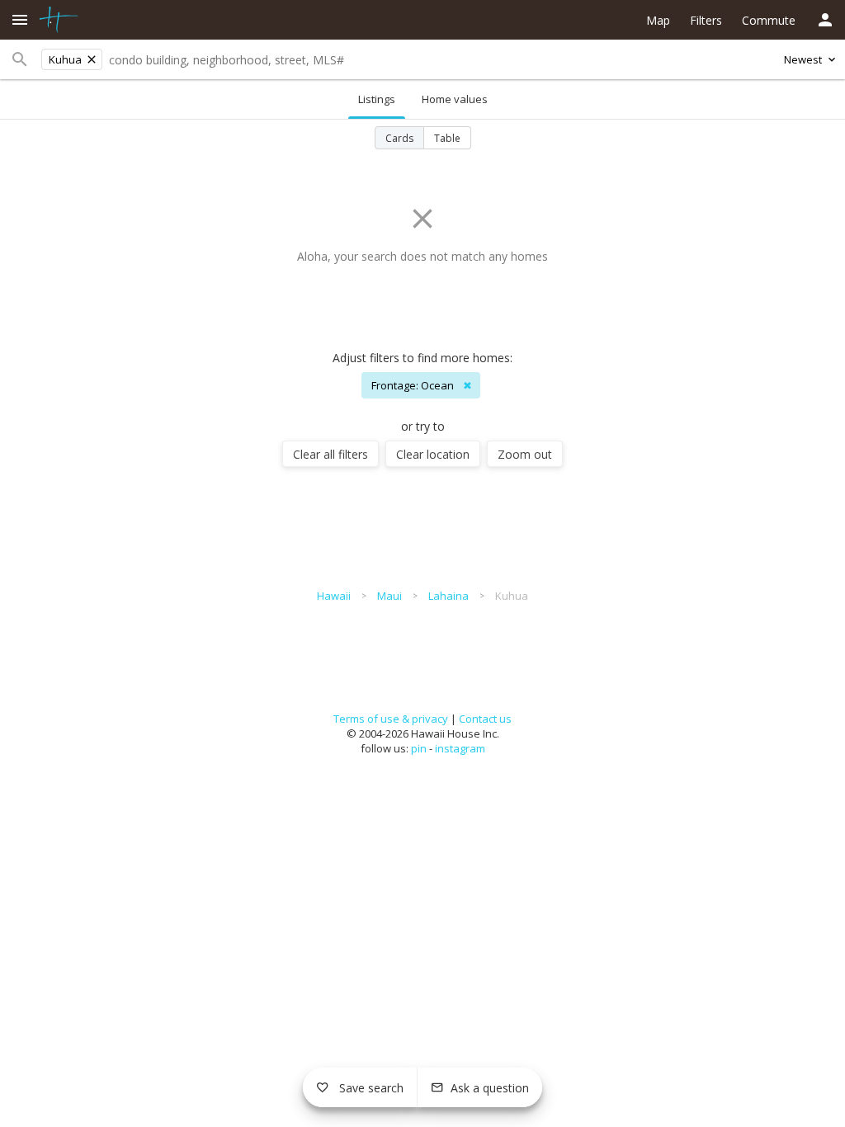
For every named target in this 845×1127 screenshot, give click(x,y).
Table (447, 138)
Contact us (485, 718)
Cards (399, 138)
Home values (455, 99)
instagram (460, 748)
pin (419, 748)
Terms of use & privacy (390, 718)
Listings (376, 99)
